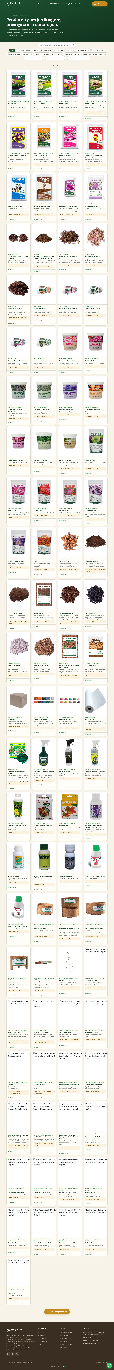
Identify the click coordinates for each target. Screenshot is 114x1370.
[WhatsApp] (17, 1354)
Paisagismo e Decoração (42, 54)
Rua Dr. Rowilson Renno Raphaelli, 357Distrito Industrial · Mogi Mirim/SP (94, 1333)
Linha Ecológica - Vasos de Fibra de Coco (94, 54)
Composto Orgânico (66, 1332)
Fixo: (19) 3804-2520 (88, 1337)
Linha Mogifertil (54, 4)
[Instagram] (8, 1354)
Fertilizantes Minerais (83, 50)
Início (32, 4)
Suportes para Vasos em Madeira (55, 58)
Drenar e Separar (57, 54)
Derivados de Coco (98, 50)
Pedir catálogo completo (58, 1312)
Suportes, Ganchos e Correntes (33, 58)
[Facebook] (12, 1354)
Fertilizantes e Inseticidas (72, 54)
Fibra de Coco (64, 1341)
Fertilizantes (64, 1335)
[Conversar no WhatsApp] (109, 1365)
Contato (78, 4)
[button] (18, 95)
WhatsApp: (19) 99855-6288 (91, 1340)
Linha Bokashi (70, 50)
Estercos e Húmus (46, 50)
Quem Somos (42, 4)
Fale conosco (101, 4)
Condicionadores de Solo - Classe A (28, 50)
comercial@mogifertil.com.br (91, 1343)
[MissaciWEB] (63, 1366)
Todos (12, 50)
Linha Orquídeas (58, 50)
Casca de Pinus (27, 54)
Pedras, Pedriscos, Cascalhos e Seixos (78, 58)
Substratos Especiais (14, 54)
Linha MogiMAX (67, 4)
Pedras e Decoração (66, 1344)
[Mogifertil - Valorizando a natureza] (13, 4)
